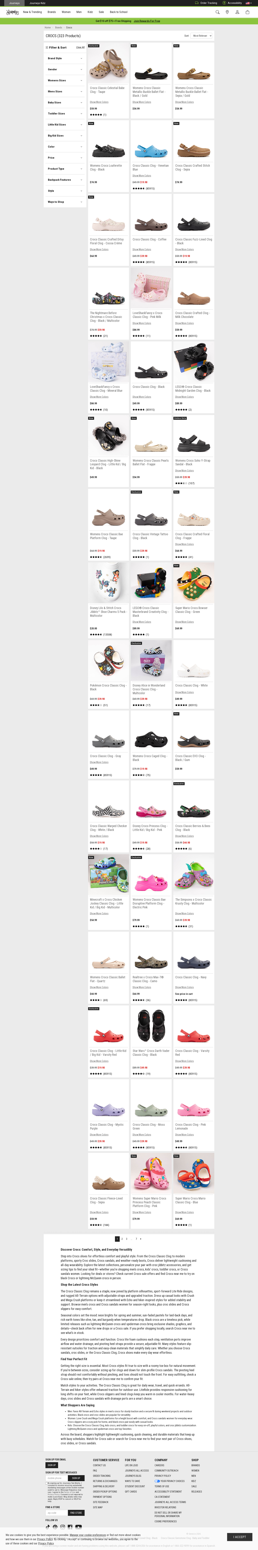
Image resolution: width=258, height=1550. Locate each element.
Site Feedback (100, 1502)
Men (193, 1475)
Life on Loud (131, 1465)
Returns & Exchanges (105, 1481)
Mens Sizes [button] (55, 91)
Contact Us (99, 1465)
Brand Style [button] (55, 58)
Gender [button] (52, 69)
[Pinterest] (55, 1527)
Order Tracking (208, 3)
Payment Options (102, 1496)
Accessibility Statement (168, 1491)
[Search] (218, 12)
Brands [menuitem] (52, 12)
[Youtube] (78, 1527)
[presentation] (32, 12)
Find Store (76, 1512)
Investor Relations (165, 1507)
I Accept (239, 1537)
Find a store (52, 1507)
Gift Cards (131, 1491)
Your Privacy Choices (173, 1481)
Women (195, 1470)
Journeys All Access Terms (170, 1502)
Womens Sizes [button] (57, 80)
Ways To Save (132, 1481)
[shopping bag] (248, 12)
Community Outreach (166, 1470)
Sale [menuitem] (101, 12)
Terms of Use (162, 1486)
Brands (195, 1465)
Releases (196, 1491)
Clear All (80, 47)
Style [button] (51, 190)
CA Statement (162, 1496)
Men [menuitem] (79, 12)
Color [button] (51, 146)
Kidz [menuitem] (90, 12)
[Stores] (228, 12)
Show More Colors (99, 102)
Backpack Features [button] (59, 179)
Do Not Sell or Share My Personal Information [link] (168, 1514)
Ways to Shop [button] (56, 201)
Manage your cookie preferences (88, 1535)
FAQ (95, 1470)
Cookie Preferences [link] (166, 1521)
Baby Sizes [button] (54, 102)
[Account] (238, 12)
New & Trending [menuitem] (32, 12)
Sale (194, 1486)
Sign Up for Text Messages (61, 1472)
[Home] (12, 12)
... (131, 1239)
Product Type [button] (56, 168)
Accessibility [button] (235, 3)
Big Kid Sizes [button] (56, 135)
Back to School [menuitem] (118, 12)
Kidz (193, 1481)
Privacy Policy (163, 1475)
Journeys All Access (137, 1470)
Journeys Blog (133, 1475)
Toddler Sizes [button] (56, 113)
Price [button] (51, 157)
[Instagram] (63, 1527)
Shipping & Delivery (103, 1486)
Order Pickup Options (105, 1491)
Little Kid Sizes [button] (57, 124)
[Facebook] (70, 1527)
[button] (249, 3)
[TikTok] (48, 1527)
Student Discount (135, 1486)
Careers (159, 1465)
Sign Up (52, 1465)
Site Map (98, 1507)
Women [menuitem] (66, 12)
